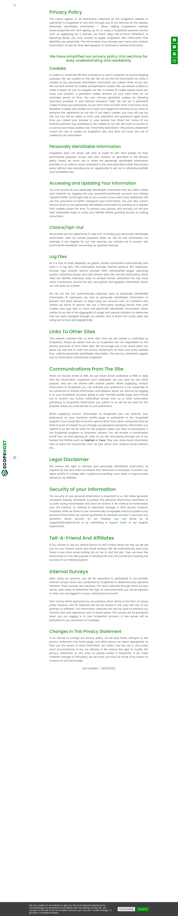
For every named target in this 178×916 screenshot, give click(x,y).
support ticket (118, 522)
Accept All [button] (142, 909)
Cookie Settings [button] (126, 909)
